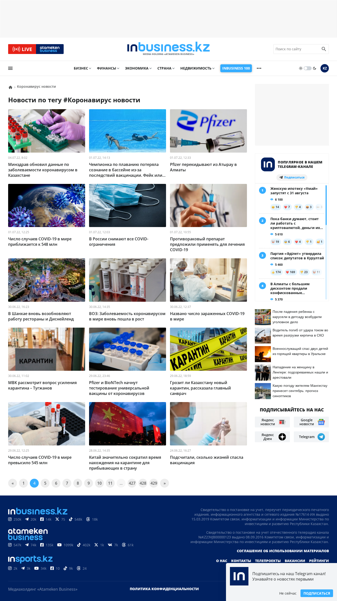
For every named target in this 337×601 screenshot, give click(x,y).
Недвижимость (195, 68)
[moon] (315, 68)
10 (99, 483)
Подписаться (316, 593)
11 (110, 483)
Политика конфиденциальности (164, 588)
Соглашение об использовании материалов (283, 550)
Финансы (106, 68)
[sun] (301, 68)
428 (143, 483)
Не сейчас (288, 593)
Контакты (241, 560)
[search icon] (324, 49)
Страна (164, 68)
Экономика (137, 68)
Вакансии (295, 560)
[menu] (10, 68)
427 (132, 483)
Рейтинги (319, 560)
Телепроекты (268, 560)
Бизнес (81, 68)
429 (153, 483)
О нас (221, 560)
